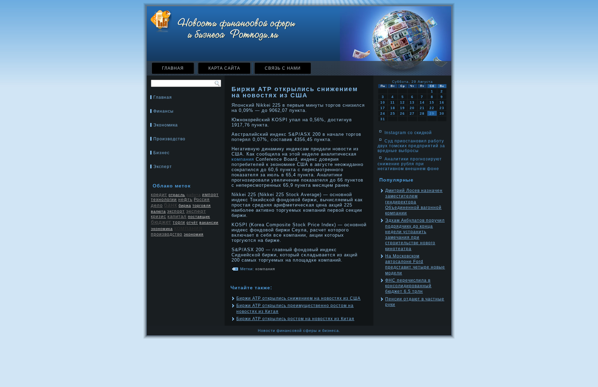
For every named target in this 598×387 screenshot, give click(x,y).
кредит (159, 194)
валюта (158, 211)
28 (422, 113)
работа (194, 195)
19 (402, 108)
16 (442, 102)
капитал (177, 216)
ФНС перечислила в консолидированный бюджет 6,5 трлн (408, 286)
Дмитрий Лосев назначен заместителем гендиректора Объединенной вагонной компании (414, 202)
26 (402, 113)
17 (382, 108)
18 (392, 108)
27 (412, 113)
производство (166, 234)
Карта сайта (224, 68)
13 (412, 102)
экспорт (176, 211)
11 (392, 102)
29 (431, 113)
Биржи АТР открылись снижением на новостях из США (298, 298)
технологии (164, 199)
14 (422, 102)
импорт (210, 195)
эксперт (196, 211)
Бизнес (161, 152)
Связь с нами (283, 68)
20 (412, 108)
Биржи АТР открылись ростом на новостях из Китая (295, 318)
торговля (201, 205)
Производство (169, 139)
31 (382, 119)
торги (179, 222)
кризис (158, 216)
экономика (162, 229)
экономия (193, 234)
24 (382, 113)
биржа (185, 205)
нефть (185, 199)
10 (382, 102)
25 (392, 113)
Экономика (165, 125)
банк (170, 205)
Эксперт (162, 166)
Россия (202, 199)
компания (188, 228)
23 (442, 108)
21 (422, 108)
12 (402, 102)
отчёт (192, 222)
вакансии (208, 222)
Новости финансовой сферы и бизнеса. (299, 330)
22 (431, 108)
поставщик (199, 216)
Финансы (163, 111)
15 (431, 102)
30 (442, 113)
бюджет (161, 222)
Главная (173, 68)
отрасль (177, 195)
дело (157, 205)
